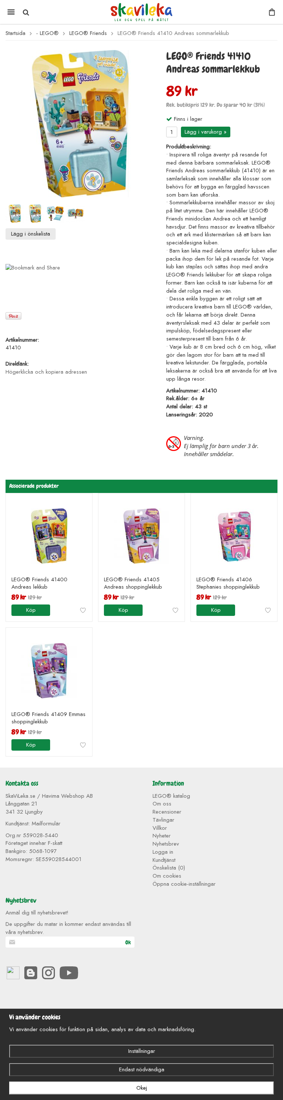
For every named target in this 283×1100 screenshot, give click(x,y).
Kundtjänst (164, 860)
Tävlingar (163, 820)
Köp (31, 610)
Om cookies (167, 876)
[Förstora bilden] (80, 123)
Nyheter (162, 836)
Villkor (160, 828)
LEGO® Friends (88, 33)
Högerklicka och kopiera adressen (46, 372)
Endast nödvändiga (141, 1069)
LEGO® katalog (171, 796)
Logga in (163, 852)
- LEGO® (47, 33)
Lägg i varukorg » (206, 132)
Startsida (15, 33)
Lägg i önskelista (30, 234)
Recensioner (167, 812)
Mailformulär (46, 823)
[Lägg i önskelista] (83, 610)
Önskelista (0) (169, 868)
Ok (128, 942)
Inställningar (141, 1051)
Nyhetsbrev (166, 844)
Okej (141, 1088)
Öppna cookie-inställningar (184, 884)
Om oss (162, 804)
